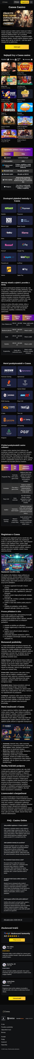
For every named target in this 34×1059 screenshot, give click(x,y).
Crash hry (19, 59)
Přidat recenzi (17, 940)
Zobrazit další (17, 998)
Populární (4, 59)
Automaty (27, 59)
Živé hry (12, 59)
